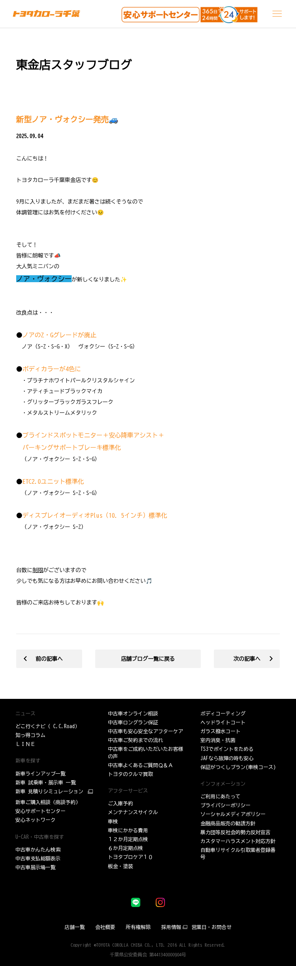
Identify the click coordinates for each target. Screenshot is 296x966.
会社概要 (105, 927)
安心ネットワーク (35, 820)
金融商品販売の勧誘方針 (228, 823)
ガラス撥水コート (220, 731)
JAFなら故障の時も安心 (227, 758)
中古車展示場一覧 (35, 867)
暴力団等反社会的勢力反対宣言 (235, 832)
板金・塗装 (120, 866)
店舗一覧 (75, 927)
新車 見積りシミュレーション (49, 791)
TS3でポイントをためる (227, 749)
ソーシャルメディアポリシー (233, 814)
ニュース (25, 713)
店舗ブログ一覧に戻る (148, 658)
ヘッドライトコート (223, 722)
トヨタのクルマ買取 (130, 774)
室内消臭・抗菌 (217, 740)
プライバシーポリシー (225, 805)
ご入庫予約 (120, 803)
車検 (113, 821)
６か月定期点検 (125, 848)
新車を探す (27, 760)
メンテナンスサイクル (133, 812)
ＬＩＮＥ (25, 744)
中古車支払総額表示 (38, 858)
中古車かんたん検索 (38, 849)
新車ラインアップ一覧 (40, 773)
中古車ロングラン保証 (133, 722)
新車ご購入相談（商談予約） (48, 802)
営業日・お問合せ (212, 927)
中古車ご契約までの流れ (135, 740)
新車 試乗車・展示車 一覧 (45, 782)
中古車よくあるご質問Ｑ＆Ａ (140, 765)
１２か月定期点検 (128, 839)
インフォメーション (223, 783)
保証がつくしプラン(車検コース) (238, 767)
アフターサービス (128, 790)
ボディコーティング (223, 713)
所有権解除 (138, 927)
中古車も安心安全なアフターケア (145, 731)
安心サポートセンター (40, 811)
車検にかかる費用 (128, 830)
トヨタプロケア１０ (130, 857)
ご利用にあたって (220, 796)
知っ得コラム (30, 735)
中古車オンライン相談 (133, 713)
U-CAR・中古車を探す (39, 837)
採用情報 (171, 927)
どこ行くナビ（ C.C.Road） (47, 726)
